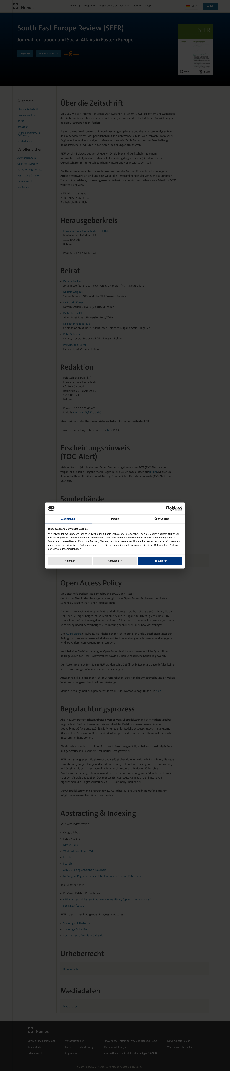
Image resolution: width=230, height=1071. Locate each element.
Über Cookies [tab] (161, 518)
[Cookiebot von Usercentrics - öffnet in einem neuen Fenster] (168, 508)
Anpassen (113, 561)
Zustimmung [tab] (68, 518)
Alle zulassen (160, 561)
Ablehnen (70, 561)
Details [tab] (115, 518)
